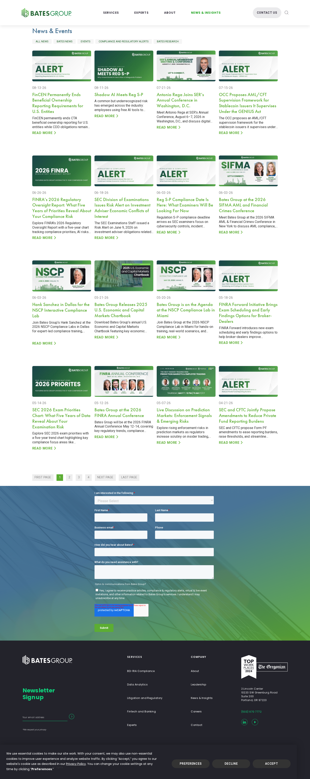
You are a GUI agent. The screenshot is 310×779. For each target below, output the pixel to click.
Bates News (64, 41)
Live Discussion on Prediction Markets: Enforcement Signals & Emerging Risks (184, 415)
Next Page (105, 477)
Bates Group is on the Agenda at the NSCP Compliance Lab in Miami (186, 310)
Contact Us (267, 12)
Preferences (191, 763)
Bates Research (168, 41)
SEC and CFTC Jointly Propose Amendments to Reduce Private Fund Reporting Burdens (247, 415)
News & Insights (206, 13)
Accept (271, 763)
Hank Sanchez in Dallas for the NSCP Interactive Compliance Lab (61, 310)
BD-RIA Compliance (141, 671)
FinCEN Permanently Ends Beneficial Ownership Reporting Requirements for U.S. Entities (57, 103)
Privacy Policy (76, 764)
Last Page (129, 477)
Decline (231, 763)
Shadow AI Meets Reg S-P (118, 94)
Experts (141, 13)
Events (85, 41)
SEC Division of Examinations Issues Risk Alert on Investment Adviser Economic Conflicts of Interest (122, 208)
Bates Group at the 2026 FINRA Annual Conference (119, 412)
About (170, 13)
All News (42, 41)
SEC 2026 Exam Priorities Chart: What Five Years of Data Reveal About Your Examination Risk (61, 418)
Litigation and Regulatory (144, 698)
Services (111, 13)
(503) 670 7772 (251, 711)
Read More (42, 133)
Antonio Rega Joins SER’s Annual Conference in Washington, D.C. (180, 100)
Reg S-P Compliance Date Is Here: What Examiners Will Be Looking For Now (185, 205)
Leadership (198, 684)
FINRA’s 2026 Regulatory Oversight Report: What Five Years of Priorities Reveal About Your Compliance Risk (61, 208)
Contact (196, 725)
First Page (43, 477)
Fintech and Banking (141, 711)
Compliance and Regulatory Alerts (123, 41)
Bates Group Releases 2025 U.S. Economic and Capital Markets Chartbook (120, 310)
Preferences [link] (41, 769)
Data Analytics (137, 684)
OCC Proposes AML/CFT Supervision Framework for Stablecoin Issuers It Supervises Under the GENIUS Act (247, 103)
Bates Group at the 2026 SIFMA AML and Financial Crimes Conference (243, 205)
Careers (196, 711)
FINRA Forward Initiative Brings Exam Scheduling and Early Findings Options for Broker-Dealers (248, 312)
